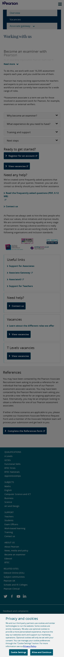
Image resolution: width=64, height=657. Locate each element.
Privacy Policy (29, 646)
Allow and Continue (41, 652)
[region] (32, 635)
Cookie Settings (18, 652)
